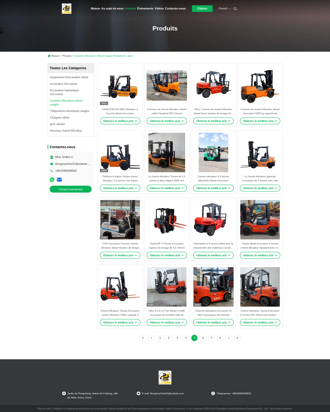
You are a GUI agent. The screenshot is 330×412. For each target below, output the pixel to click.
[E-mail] (59, 179)
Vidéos (159, 8)
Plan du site (44, 408)
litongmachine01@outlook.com (74, 163)
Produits (130, 8)
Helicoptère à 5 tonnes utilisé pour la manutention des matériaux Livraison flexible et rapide (213, 247)
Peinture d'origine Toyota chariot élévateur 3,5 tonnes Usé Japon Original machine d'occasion (120, 180)
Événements (145, 8)
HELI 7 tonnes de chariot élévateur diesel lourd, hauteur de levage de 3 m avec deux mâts (213, 113)
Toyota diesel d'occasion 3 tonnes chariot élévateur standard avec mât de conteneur (260, 247)
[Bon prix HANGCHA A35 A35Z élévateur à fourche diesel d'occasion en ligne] (120, 85)
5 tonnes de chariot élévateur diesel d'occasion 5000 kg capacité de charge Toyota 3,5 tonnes (260, 113)
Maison (95, 8)
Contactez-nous (175, 8)
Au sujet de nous (112, 8)
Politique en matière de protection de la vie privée (80, 408)
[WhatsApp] (52, 179)
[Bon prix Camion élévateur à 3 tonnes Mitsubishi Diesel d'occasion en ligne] (213, 152)
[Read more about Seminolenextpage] (143, 338)
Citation (202, 8)
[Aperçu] (66, 8)
